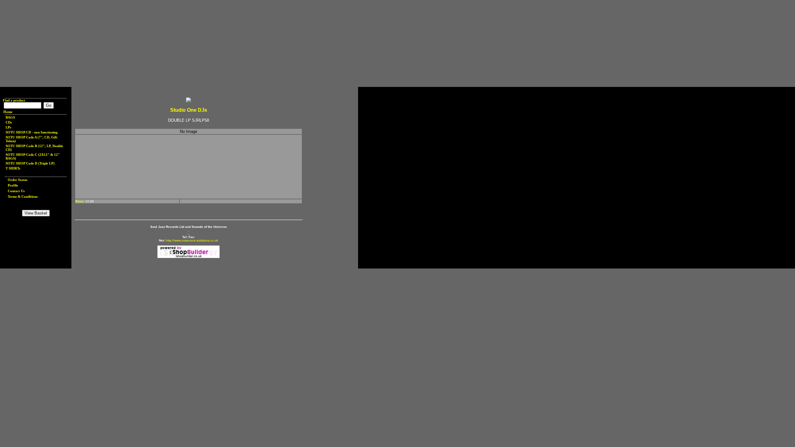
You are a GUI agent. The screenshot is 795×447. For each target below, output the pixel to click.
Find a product (12, 100)
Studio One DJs (188, 110)
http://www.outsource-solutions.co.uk (192, 240)
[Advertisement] (186, 43)
